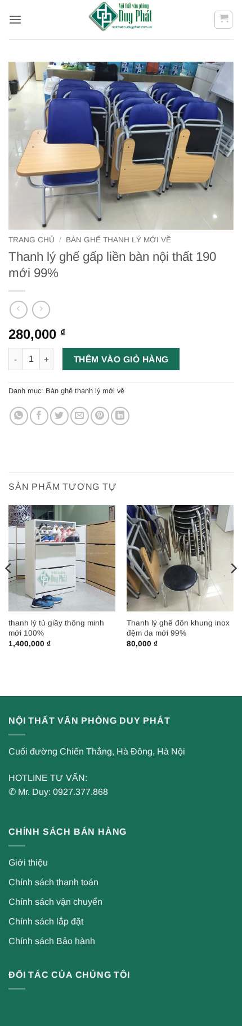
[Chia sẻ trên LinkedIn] (120, 416)
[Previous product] (41, 309)
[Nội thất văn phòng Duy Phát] (121, 19)
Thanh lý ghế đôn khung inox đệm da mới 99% (178, 628)
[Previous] (9, 591)
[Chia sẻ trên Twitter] (59, 416)
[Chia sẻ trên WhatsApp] (19, 416)
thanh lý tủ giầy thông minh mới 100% (56, 628)
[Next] (233, 591)
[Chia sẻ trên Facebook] (39, 416)
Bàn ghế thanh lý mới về (118, 240)
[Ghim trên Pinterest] (100, 416)
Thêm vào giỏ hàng (121, 359)
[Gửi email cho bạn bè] (79, 416)
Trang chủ (31, 240)
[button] (15, 19)
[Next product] (18, 309)
